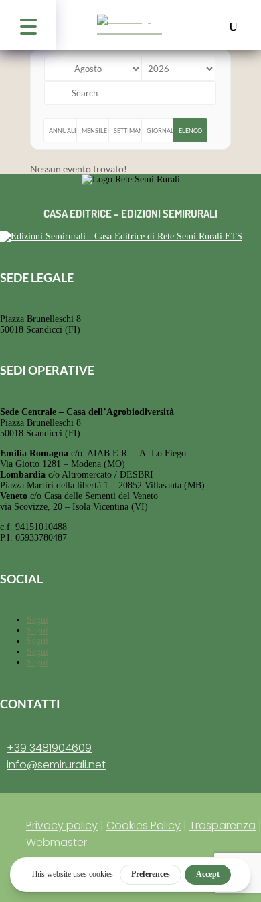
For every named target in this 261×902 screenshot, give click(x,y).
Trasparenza (222, 825)
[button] (28, 25)
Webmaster (56, 842)
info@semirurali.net (56, 764)
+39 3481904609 (49, 748)
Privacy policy (62, 825)
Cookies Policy (143, 825)
